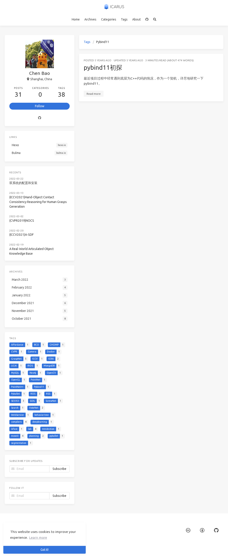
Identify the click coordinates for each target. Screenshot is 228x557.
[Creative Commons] (188, 530)
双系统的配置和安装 (23, 183)
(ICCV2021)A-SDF (21, 234)
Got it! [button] (45, 549)
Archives (90, 19)
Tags (124, 19)
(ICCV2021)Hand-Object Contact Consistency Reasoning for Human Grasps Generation (38, 201)
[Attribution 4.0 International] (202, 530)
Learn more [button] (38, 537)
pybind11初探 (103, 67)
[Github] (39, 117)
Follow (39, 106)
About (136, 19)
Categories (108, 19)
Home (76, 19)
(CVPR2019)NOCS (21, 220)
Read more (94, 93)
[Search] (155, 19)
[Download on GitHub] (147, 19)
